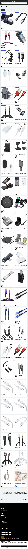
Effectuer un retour (4, 510)
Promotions (3, 506)
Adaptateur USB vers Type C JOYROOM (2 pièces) (20, 82)
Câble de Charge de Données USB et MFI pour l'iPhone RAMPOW (20, 101)
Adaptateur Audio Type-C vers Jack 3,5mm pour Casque (21, 26)
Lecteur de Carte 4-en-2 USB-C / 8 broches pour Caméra (21, 265)
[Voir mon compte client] (25, 1)
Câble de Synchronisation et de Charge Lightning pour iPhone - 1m (7, 357)
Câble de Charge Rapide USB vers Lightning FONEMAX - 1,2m (6, 45)
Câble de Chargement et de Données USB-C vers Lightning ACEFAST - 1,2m (6, 375)
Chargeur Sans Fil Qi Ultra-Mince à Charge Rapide (6, 247)
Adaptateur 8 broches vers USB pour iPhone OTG (20, 340)
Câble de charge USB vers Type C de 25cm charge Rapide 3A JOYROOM (6, 82)
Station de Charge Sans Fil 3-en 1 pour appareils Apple (7, 26)
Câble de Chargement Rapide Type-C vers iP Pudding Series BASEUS (20, 465)
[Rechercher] (1, 3)
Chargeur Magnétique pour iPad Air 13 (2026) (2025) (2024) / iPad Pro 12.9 (6, 173)
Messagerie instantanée (5, 522)
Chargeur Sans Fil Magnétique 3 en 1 (19, 247)
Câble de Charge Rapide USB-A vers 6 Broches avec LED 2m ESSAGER (7, 465)
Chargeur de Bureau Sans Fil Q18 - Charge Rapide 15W (6, 210)
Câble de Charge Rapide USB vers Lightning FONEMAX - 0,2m (6, 321)
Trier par (7, 9)
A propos (2, 511)
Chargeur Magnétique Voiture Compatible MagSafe (20, 191)
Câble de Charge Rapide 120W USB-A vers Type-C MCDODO (20, 63)
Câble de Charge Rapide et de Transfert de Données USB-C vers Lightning (6, 429)
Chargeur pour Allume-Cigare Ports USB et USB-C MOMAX (21, 45)
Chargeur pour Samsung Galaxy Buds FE (20, 228)
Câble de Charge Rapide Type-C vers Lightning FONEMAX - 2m (20, 302)
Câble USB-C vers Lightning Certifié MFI (19, 375)
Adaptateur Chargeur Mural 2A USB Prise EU (6, 136)
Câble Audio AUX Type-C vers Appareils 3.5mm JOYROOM (7, 119)
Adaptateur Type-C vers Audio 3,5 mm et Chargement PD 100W (6, 265)
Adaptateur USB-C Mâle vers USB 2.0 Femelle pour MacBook (6, 229)
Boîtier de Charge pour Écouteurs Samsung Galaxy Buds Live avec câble (6, 63)
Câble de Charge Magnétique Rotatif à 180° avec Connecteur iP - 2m (7, 340)
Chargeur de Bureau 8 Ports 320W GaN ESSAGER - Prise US (7, 154)
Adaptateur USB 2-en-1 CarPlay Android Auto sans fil (20, 284)
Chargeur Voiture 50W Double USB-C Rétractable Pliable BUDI (21, 173)
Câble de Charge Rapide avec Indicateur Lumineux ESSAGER (20, 447)
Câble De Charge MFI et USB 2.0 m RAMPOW (20, 136)
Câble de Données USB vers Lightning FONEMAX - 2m (7, 302)
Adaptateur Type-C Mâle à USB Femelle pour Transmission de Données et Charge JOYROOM (20, 119)
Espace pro (3, 515)
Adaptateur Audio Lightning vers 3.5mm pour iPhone (20, 429)
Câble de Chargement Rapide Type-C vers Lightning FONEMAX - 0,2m (20, 321)
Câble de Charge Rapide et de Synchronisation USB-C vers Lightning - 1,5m (20, 394)
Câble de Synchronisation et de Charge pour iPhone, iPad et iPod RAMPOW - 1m (20, 357)
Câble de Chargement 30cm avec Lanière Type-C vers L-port (21, 483)
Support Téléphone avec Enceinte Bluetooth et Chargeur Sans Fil (7, 191)
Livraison (2, 508)
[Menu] (5, 1)
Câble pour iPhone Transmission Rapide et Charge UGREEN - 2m (6, 394)
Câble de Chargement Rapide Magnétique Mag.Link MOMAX (6, 483)
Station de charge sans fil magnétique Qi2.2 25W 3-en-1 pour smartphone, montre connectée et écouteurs (21, 155)
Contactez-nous (3, 513)
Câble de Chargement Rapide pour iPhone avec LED (7, 447)
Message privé (4, 524)
